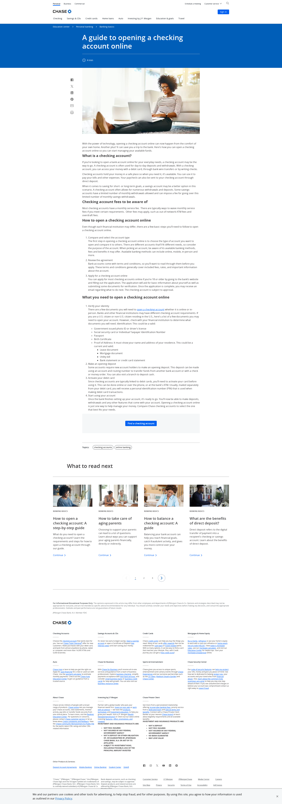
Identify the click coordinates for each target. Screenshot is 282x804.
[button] (277, 796)
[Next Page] (161, 578)
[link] (144, 766)
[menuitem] (193, 4)
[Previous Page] (126, 578)
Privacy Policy (63, 798)
